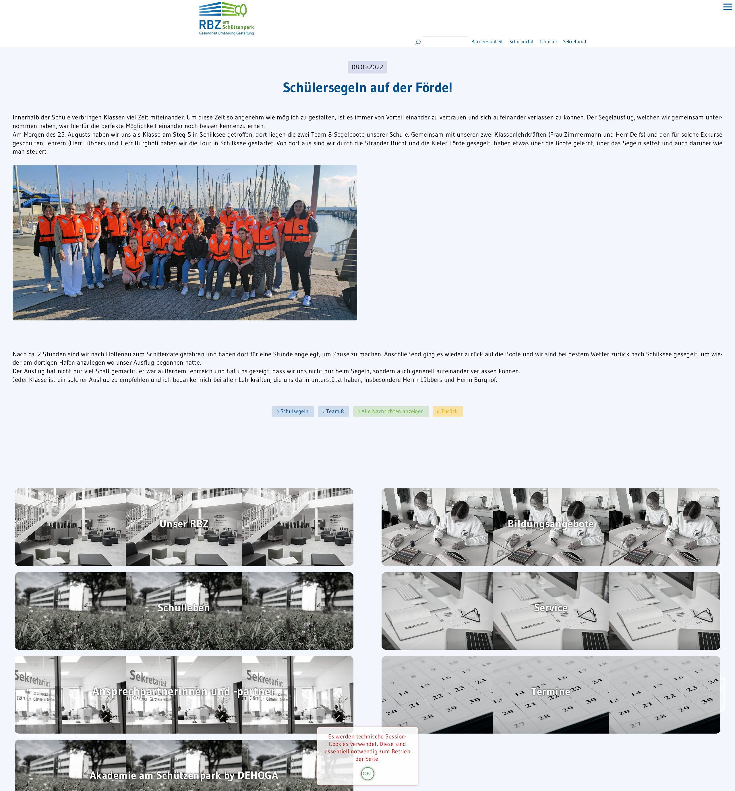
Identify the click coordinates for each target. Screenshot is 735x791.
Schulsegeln (295, 411)
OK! (367, 773)
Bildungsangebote (551, 524)
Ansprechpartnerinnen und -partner (184, 692)
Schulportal (535, 41)
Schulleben (184, 608)
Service (551, 608)
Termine (568, 41)
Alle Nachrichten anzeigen (392, 411)
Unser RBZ (183, 524)
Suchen (418, 42)
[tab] (723, 11)
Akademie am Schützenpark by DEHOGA (184, 776)
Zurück (449, 411)
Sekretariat (601, 41)
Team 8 (335, 411)
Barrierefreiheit (492, 41)
